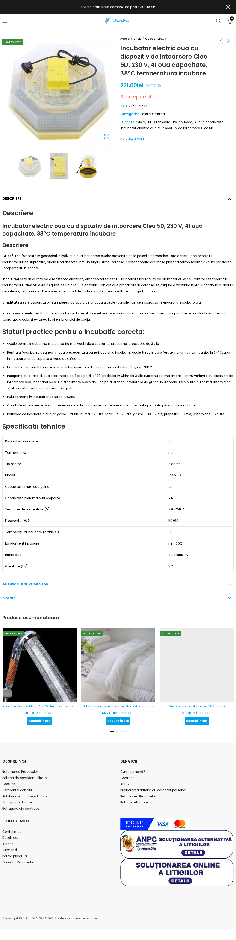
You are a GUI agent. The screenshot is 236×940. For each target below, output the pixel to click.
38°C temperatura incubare (169, 122)
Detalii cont (11, 837)
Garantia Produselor (18, 862)
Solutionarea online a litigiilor (25, 796)
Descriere (11, 198)
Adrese (7, 844)
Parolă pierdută (14, 856)
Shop (137, 39)
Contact (127, 778)
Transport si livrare (17, 802)
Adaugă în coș (51, 721)
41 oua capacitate (209, 122)
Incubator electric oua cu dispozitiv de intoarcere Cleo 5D (167, 128)
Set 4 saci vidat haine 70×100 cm (130, 706)
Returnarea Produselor (20, 771)
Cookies (8, 784)
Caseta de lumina (106, 136)
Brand (8, 597)
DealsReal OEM (132, 139)
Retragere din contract (20, 808)
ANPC (124, 784)
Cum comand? (132, 771)
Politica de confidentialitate (24, 778)
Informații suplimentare (26, 584)
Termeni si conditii (17, 790)
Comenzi (9, 849)
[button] (111, 731)
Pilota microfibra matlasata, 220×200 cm (51, 706)
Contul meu (12, 831)
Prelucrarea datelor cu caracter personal (153, 790)
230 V (140, 122)
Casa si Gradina (154, 39)
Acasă (125, 39)
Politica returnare (134, 802)
